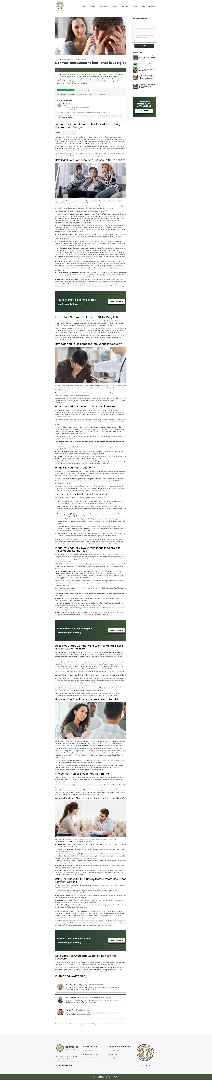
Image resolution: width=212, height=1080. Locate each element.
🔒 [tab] (81, 94)
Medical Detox (89, 1050)
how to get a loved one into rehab (102, 760)
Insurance (124, 6)
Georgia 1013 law (119, 335)
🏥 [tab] (71, 94)
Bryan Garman (105, 997)
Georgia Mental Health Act (117, 321)
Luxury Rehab (115, 1058)
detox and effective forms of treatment (67, 668)
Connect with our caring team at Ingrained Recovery (71, 967)
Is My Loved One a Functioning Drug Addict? (147, 69)
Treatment (134, 6)
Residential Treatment (91, 1054)
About (84, 6)
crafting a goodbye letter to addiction (87, 257)
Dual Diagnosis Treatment (97, 1024)
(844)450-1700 (144, 111)
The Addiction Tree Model (146, 64)
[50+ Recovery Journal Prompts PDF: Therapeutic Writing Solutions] (135, 86)
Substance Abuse (109, 1024)
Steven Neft (85, 1010)
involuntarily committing (105, 328)
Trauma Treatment (118, 1024)
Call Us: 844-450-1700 (116, 301)
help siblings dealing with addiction (85, 206)
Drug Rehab (114, 1054)
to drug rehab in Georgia (91, 652)
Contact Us (151, 6)
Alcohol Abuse (69, 1024)
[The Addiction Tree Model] (135, 65)
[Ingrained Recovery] (60, 6)
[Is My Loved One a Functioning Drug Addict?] (135, 71)
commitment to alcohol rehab (103, 788)
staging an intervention (84, 234)
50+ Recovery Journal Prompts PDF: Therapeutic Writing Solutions (147, 86)
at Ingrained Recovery (107, 839)
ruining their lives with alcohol (77, 393)
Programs (115, 6)
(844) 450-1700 (82, 90)
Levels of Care (103, 6)
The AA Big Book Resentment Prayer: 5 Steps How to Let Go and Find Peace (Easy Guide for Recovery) (147, 78)
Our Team (92, 6)
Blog (143, 6)
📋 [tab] (92, 94)
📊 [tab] (101, 94)
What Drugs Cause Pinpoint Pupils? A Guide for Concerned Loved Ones (147, 57)
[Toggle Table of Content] (72, 132)
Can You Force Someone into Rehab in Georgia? (90, 62)
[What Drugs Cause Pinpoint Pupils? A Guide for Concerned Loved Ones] (135, 58)
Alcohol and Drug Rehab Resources (82, 1024)
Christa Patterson (81, 59)
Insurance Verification (91, 1058)
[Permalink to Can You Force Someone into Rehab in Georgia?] (90, 54)
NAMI (106, 921)
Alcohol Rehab (115, 1050)
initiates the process (89, 328)
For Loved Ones (61, 1024)
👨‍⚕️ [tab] (61, 94)
